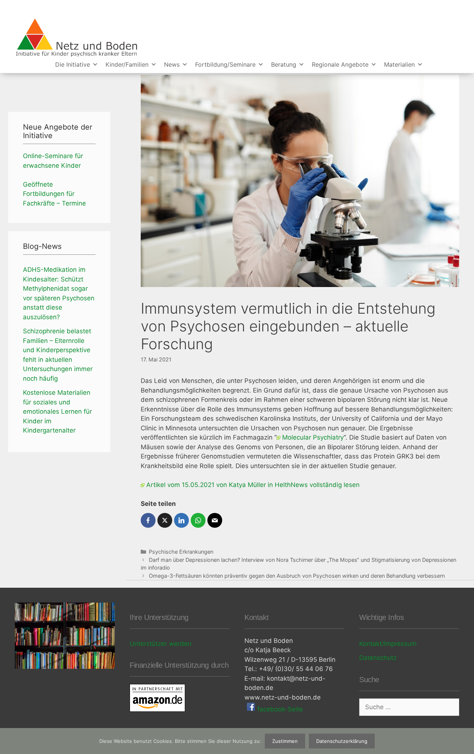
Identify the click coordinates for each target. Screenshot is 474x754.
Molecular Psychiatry (313, 437)
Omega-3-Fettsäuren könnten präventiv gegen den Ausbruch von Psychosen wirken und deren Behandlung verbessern (297, 576)
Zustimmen (285, 741)
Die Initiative (72, 64)
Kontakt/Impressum (388, 643)
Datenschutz (378, 657)
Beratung (283, 64)
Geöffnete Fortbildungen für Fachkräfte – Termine (54, 194)
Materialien (399, 64)
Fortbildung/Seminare (225, 64)
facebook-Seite (279, 709)
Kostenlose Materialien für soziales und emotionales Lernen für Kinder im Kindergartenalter (57, 411)
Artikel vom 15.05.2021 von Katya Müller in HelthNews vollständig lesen (253, 484)
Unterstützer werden (160, 643)
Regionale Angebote (340, 64)
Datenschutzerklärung (341, 741)
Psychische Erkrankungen (181, 551)
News (172, 64)
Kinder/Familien (127, 64)
